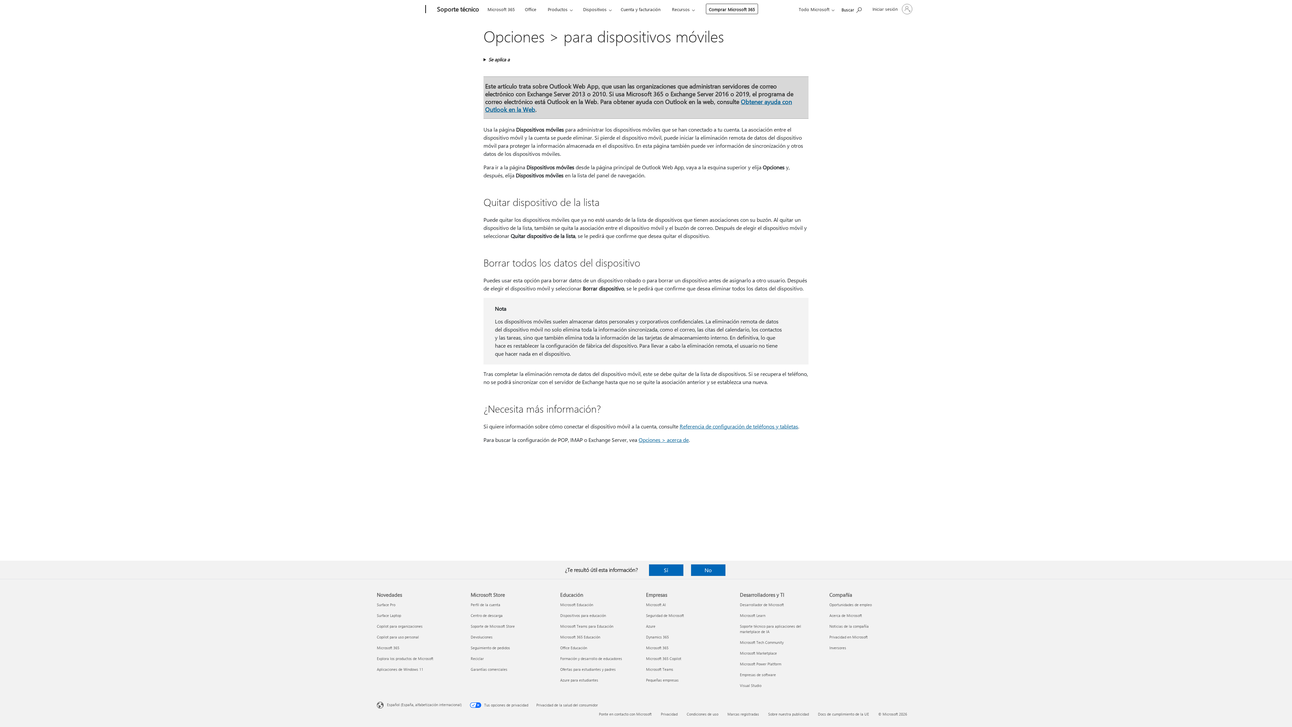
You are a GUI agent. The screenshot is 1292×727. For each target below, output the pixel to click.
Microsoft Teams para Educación (586, 626)
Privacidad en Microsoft (848, 636)
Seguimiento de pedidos (490, 647)
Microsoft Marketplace (758, 653)
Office (530, 9)
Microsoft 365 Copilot (663, 658)
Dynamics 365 (657, 636)
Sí (666, 570)
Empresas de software (758, 674)
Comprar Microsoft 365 (732, 9)
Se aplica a (499, 59)
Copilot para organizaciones (400, 626)
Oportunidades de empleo (850, 604)
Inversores (837, 647)
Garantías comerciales (489, 669)
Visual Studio (750, 685)
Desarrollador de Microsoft (762, 604)
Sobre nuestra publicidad (788, 714)
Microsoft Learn (752, 615)
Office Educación (573, 647)
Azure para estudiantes (579, 680)
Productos (558, 9)
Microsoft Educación (576, 604)
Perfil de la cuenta (485, 604)
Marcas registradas (743, 714)
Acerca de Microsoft (845, 615)
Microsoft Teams (659, 669)
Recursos (681, 9)
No (708, 570)
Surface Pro (386, 604)
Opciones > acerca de (664, 439)
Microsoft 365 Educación (580, 636)
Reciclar (477, 658)
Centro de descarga (487, 615)
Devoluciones (482, 636)
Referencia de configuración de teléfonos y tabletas (739, 426)
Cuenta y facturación (640, 9)
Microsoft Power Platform (760, 663)
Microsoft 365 (501, 9)
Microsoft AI (656, 604)
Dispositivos (595, 9)
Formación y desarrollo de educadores (591, 658)
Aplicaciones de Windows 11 (400, 669)
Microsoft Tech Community (762, 642)
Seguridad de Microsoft (665, 615)
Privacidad (669, 714)
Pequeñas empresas (662, 680)
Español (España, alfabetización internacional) (424, 704)
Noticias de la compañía (849, 626)
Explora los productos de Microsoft (405, 658)
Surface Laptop (389, 615)
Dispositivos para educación (583, 615)
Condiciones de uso (702, 714)
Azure (650, 626)
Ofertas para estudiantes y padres (588, 669)
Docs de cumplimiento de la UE (843, 714)
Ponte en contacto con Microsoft (625, 714)
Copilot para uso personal (398, 636)
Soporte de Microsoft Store (493, 626)
